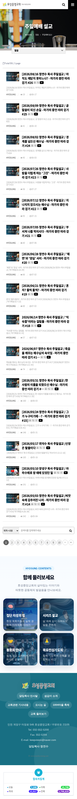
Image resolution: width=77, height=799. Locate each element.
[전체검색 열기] (63, 4)
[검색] (70, 530)
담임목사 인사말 (28, 696)
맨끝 (71, 542)
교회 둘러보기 (38, 714)
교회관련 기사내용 (18, 705)
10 (59, 542)
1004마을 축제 (61, 705)
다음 (65, 542)
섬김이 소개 (51, 696)
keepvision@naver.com (43, 739)
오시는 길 (40, 705)
